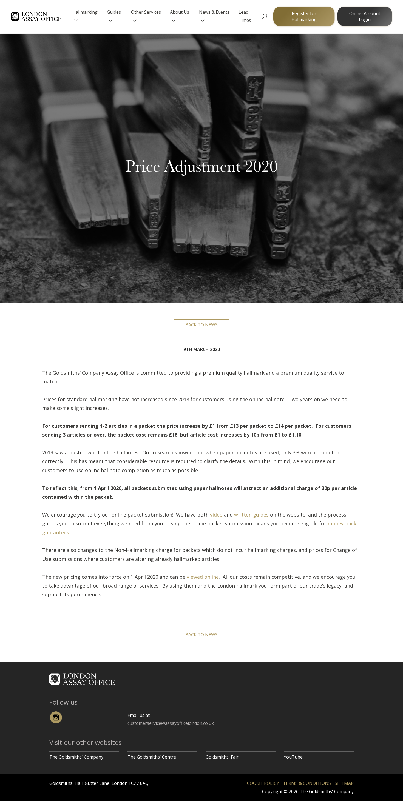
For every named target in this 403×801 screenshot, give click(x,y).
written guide (250, 514)
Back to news (201, 325)
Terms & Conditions (307, 783)
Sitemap (344, 783)
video (216, 514)
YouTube (293, 757)
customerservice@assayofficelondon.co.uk (170, 723)
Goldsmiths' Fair (222, 757)
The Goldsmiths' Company (76, 757)
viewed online (203, 577)
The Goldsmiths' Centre (151, 757)
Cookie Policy (263, 783)
